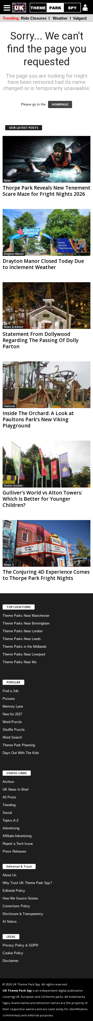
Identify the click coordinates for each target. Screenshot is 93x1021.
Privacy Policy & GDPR (20, 945)
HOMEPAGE (60, 104)
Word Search (12, 737)
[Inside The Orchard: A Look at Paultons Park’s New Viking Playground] (46, 384)
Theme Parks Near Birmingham (26, 623)
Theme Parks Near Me (19, 662)
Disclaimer (10, 961)
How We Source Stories (20, 898)
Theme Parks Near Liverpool (24, 654)
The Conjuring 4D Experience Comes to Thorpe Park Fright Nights (46, 575)
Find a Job (10, 691)
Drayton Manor (14, 254)
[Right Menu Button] (85, 7)
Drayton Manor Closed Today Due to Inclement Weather (43, 264)
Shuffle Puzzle (14, 730)
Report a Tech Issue (18, 844)
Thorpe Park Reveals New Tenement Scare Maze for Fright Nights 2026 (46, 190)
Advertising (11, 828)
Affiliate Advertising (17, 836)
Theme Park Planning (19, 745)
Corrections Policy (16, 906)
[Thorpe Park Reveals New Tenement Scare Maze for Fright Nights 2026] (46, 159)
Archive (8, 782)
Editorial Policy (14, 891)
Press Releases (14, 851)
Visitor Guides (13, 485)
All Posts (9, 797)
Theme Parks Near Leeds (22, 639)
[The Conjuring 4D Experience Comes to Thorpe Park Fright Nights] (46, 543)
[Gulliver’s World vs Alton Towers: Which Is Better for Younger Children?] (46, 464)
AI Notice (10, 921)
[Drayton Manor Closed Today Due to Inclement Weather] (46, 232)
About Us (10, 875)
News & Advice (13, 327)
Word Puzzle (12, 722)
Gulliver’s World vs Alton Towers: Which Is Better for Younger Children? (42, 498)
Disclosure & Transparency (23, 914)
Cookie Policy (13, 953)
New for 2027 (12, 714)
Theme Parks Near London (23, 631)
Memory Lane (13, 706)
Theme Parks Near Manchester (26, 616)
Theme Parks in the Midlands (25, 647)
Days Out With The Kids (21, 753)
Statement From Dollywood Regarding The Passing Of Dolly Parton (41, 340)
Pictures (9, 699)
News (7, 180)
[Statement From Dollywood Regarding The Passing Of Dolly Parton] (46, 305)
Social (7, 813)
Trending (9, 805)
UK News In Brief (15, 789)
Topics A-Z (11, 820)
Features (9, 406)
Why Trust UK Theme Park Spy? (27, 883)
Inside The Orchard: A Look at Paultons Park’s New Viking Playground (38, 419)
